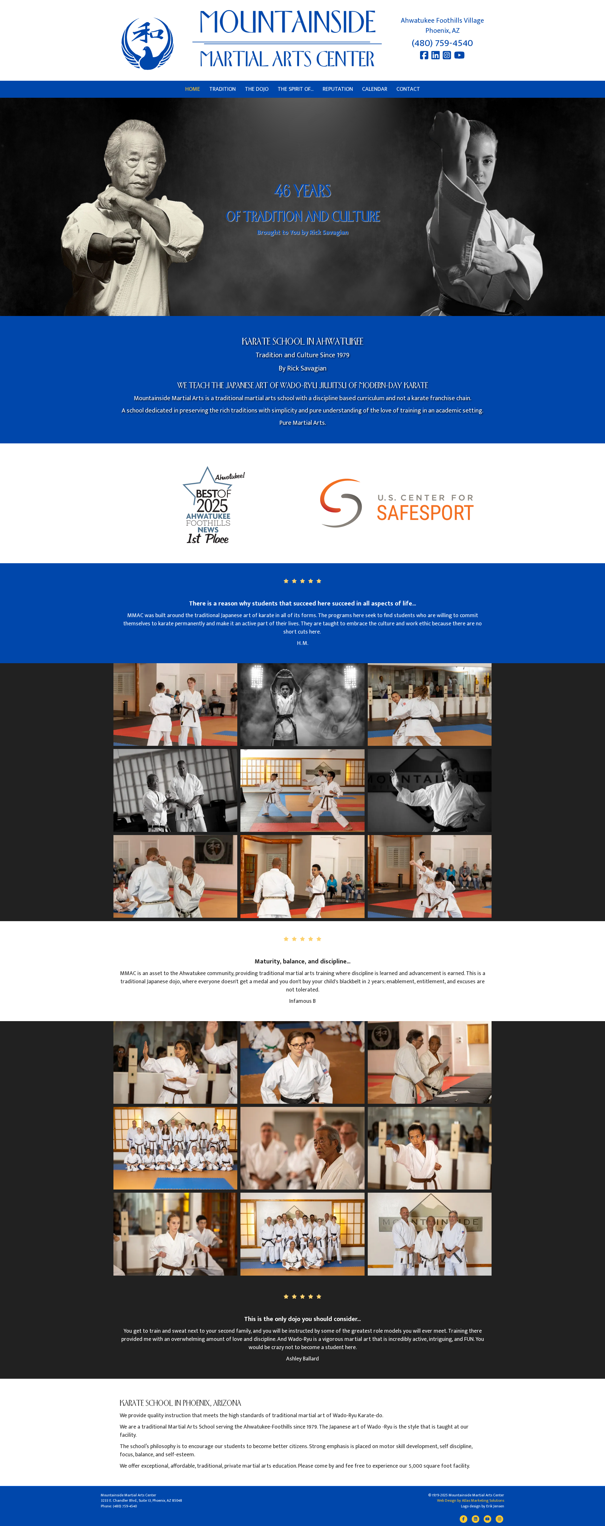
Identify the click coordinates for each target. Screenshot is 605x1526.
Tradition (222, 89)
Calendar (374, 89)
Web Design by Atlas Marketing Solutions (470, 1500)
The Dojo (256, 89)
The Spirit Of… (296, 89)
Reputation (338, 89)
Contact (408, 89)
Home (192, 89)
